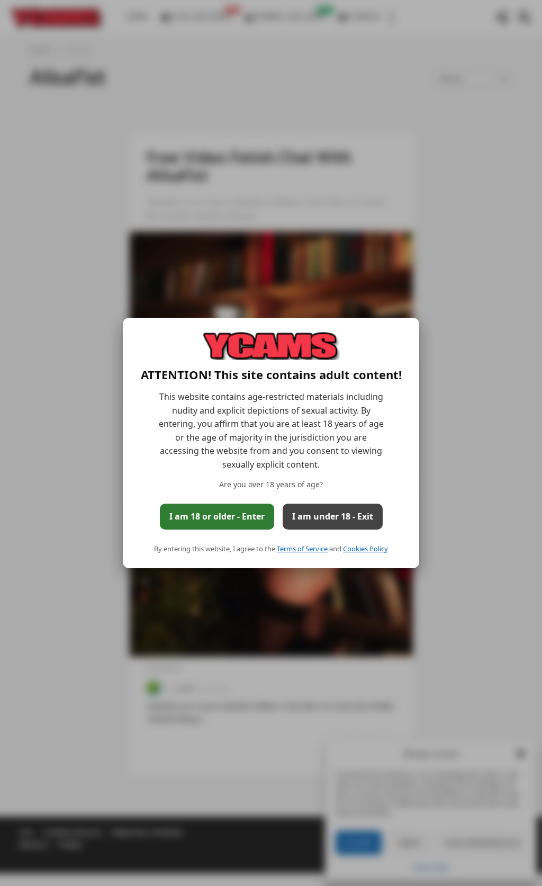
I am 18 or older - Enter (217, 516)
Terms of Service (302, 548)
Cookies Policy (365, 548)
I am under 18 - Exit (332, 516)
